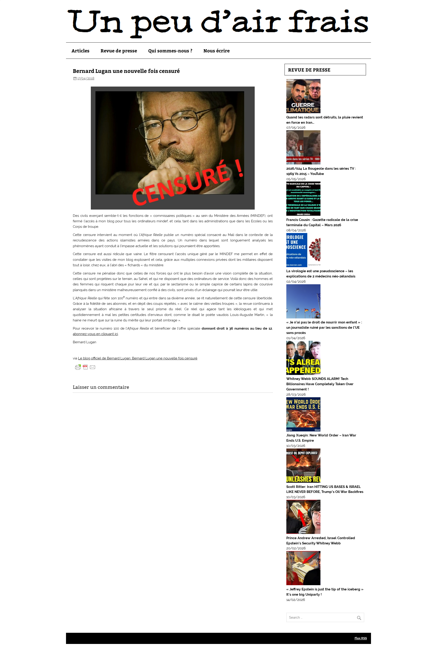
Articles (80, 50)
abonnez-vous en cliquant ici (95, 334)
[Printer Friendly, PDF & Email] (85, 367)
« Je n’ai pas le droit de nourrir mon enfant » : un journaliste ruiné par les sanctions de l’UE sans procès (324, 327)
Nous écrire (216, 50)
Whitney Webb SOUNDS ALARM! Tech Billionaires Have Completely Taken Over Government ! (319, 384)
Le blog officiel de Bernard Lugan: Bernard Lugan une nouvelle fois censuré (137, 358)
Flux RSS (361, 638)
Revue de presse (119, 50)
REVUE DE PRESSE (309, 70)
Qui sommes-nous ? (170, 50)
